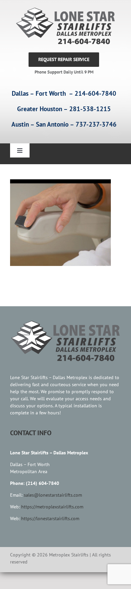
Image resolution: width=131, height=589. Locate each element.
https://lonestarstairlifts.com (50, 518)
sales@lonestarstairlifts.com (53, 495)
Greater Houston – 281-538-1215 (64, 109)
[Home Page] (63, 26)
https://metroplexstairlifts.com (52, 507)
